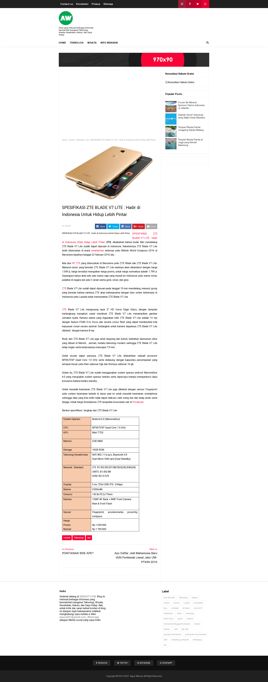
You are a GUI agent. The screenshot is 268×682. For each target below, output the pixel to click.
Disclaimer (82, 4)
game (180, 618)
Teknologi (79, 537)
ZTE (64, 288)
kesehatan (168, 613)
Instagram (145, 663)
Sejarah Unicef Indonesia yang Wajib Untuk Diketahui (191, 116)
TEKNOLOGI (77, 42)
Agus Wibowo (136, 676)
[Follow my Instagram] (182, 4)
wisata (195, 597)
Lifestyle (175, 608)
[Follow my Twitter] (197, 4)
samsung (190, 613)
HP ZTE (76, 263)
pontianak (198, 603)
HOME (62, 42)
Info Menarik (169, 597)
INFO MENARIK (109, 42)
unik (165, 640)
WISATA (92, 42)
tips (165, 608)
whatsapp (197, 640)
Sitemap (108, 4)
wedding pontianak (180, 640)
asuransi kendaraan (172, 634)
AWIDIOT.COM (88, 596)
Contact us (66, 4)
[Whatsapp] (205, 4)
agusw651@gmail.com (73, 617)
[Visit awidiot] (134, 60)
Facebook (102, 663)
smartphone (97, 250)
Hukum (167, 629)
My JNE (185, 629)
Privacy (96, 4)
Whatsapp (93, 617)
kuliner (197, 624)
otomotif (198, 608)
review (67, 537)
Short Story (169, 618)
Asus (179, 613)
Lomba (186, 603)
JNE (176, 629)
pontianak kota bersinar (195, 634)
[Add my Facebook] (190, 4)
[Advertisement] (109, 105)
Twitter (123, 663)
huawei (190, 618)
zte (88, 537)
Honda (176, 603)
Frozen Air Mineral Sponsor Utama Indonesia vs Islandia (191, 105)
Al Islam (186, 608)
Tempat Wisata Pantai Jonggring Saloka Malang (190, 128)
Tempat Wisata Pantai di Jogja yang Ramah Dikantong (190, 142)
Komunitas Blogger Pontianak (177, 624)
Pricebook (138, 402)
